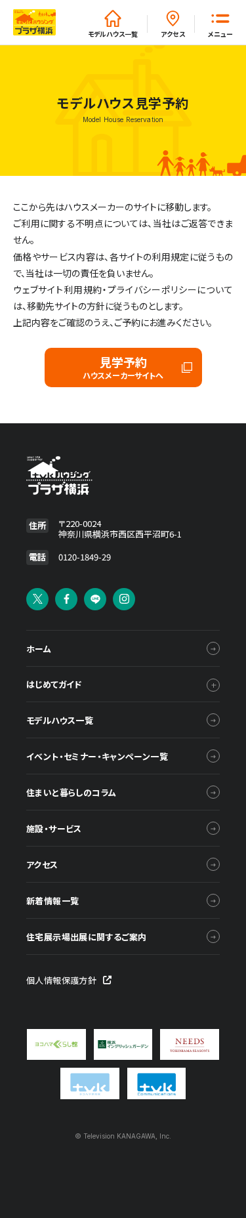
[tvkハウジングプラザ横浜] (93, 475)
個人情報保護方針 (61, 980)
